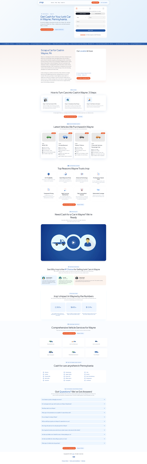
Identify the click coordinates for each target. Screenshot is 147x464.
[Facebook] (72, 457)
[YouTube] (74, 457)
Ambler (46, 374)
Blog (59, 2)
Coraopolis (68, 380)
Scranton (47, 380)
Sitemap (83, 460)
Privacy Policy (65, 460)
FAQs (56, 2)
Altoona (46, 372)
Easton (87, 374)
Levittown (88, 380)
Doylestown (89, 378)
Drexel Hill (68, 376)
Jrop (73, 453)
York (87, 372)
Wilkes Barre (68, 378)
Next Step (90, 30)
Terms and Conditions (75, 460)
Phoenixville (47, 376)
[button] (73, 242)
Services (52, 2)
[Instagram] (73, 457)
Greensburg (68, 372)
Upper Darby (68, 374)
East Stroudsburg (90, 376)
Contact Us (63, 2)
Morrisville (47, 378)
